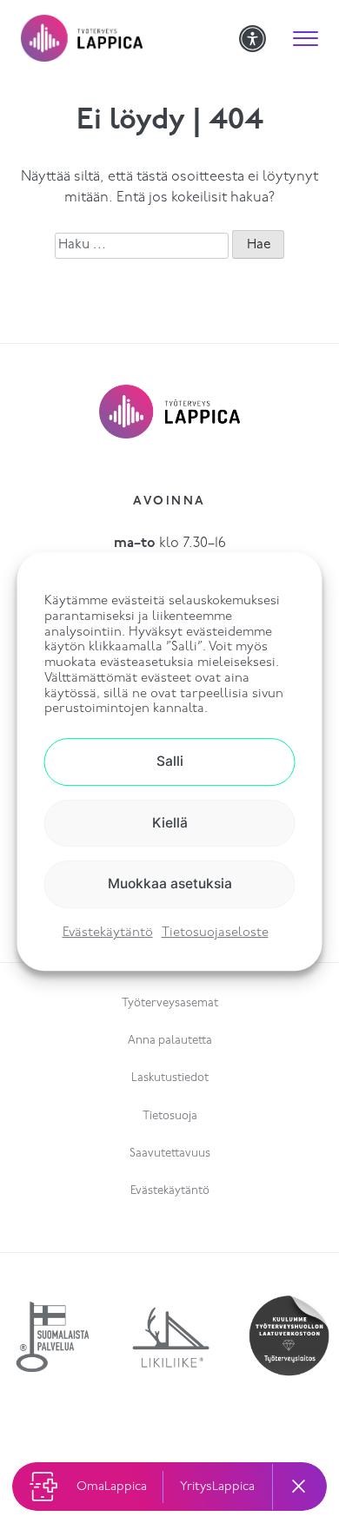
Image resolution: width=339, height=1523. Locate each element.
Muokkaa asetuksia (170, 883)
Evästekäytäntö (108, 933)
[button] (305, 38)
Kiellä (170, 822)
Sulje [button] (299, 1487)
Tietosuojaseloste (215, 933)
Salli (169, 761)
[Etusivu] (130, 38)
